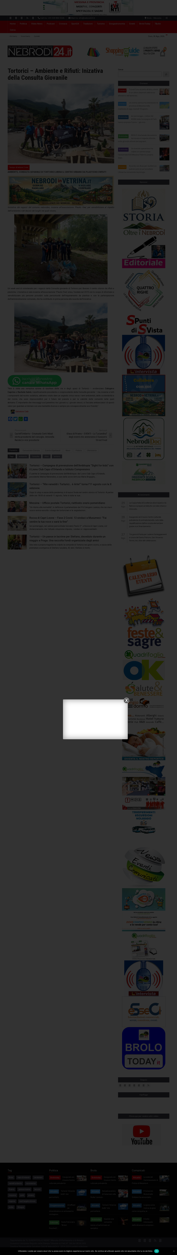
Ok (156, 1251)
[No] (173, 1251)
